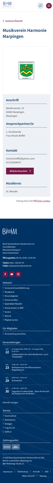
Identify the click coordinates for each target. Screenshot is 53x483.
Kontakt (36, 472)
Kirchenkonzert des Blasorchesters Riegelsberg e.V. (26, 368)
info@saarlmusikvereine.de (19, 265)
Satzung (43, 476)
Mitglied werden (11, 320)
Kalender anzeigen (10, 402)
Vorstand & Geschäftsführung (17, 288)
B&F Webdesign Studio (12, 463)
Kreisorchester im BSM (14, 308)
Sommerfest (17, 380)
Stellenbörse (10, 420)
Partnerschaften (11, 300)
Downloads (9, 416)
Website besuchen (18, 171)
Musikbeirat (9, 292)
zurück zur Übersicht (14, 21)
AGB (46, 472)
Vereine (8, 312)
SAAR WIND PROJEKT (13, 304)
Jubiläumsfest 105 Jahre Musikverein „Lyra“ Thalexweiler (30, 355)
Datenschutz (23, 472)
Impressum (8, 472)
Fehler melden (43, 200)
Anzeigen (8, 424)
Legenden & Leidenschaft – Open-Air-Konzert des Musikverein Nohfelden (30, 392)
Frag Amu (9, 427)
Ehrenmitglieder (11, 296)
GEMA (7, 431)
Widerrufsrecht (28, 476)
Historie (8, 316)
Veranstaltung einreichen (15, 334)
